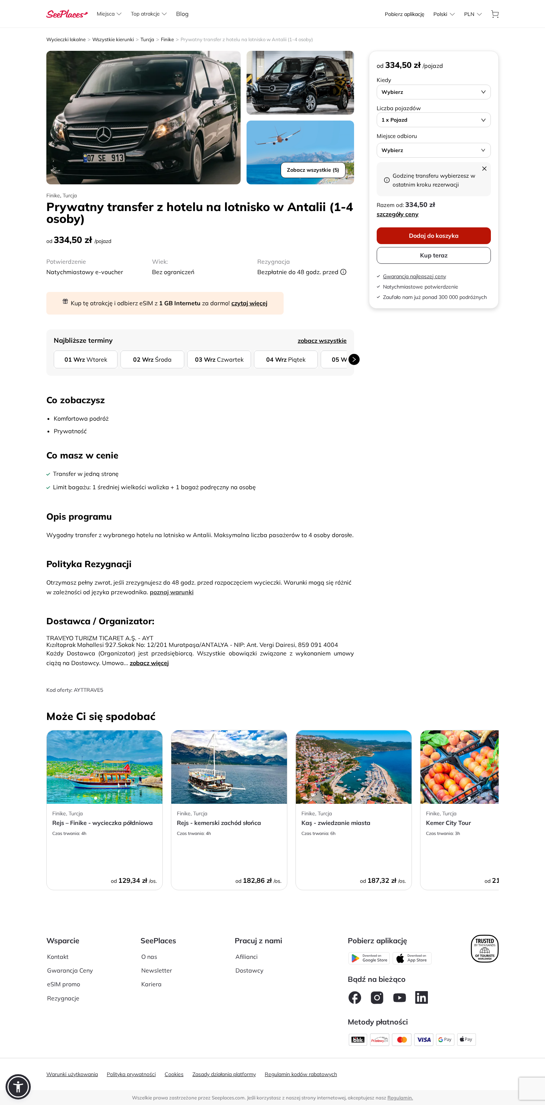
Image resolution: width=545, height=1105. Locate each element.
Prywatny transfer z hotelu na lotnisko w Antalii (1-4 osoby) (247, 39)
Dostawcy (249, 970)
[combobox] (440, 14)
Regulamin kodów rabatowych (301, 1074)
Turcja (147, 39)
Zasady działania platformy (224, 1074)
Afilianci (246, 956)
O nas (149, 956)
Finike (167, 39)
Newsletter (156, 970)
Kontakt (58, 956)
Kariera (151, 984)
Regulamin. (400, 1098)
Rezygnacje (63, 998)
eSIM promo (63, 984)
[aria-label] (67, 13)
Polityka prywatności (131, 1074)
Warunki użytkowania (72, 1074)
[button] (18, 1087)
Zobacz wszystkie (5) (313, 170)
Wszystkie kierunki (113, 39)
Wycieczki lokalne (66, 39)
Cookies (174, 1074)
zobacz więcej (149, 663)
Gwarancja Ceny (70, 970)
